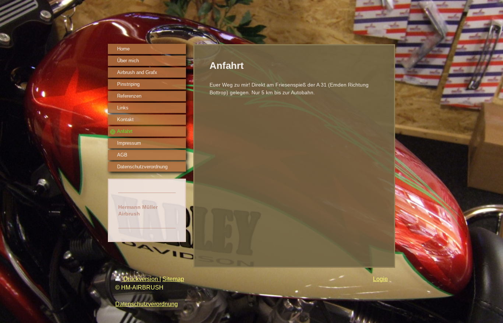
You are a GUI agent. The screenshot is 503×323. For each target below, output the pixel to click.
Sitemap (173, 279)
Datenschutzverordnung (146, 304)
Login (380, 279)
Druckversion (140, 279)
